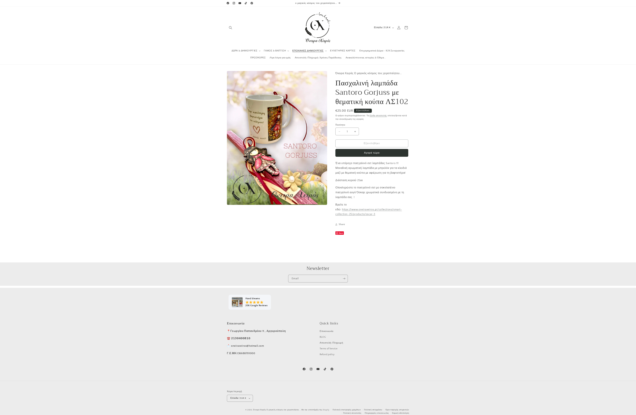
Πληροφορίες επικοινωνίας (377, 413)
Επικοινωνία (326, 331)
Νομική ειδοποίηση (400, 413)
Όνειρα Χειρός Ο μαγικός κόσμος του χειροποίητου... (277, 410)
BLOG (323, 337)
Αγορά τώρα (372, 152)
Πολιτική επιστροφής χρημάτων (347, 410)
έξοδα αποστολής (378, 116)
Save (341, 233)
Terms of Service (329, 348)
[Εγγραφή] (344, 278)
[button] (230, 27)
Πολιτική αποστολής (352, 413)
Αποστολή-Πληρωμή (331, 343)
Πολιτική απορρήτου (373, 410)
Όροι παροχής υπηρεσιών (397, 410)
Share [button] (342, 224)
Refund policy (327, 354)
